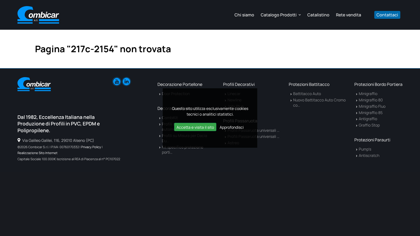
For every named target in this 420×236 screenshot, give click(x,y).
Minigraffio (368, 93)
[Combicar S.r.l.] (38, 15)
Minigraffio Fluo (372, 106)
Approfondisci (232, 127)
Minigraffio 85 (371, 112)
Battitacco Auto (307, 93)
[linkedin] (126, 81)
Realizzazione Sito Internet (38, 153)
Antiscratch (369, 155)
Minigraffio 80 (371, 99)
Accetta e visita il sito (195, 127)
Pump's (365, 149)
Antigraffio (368, 118)
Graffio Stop (369, 125)
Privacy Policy (91, 147)
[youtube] (116, 81)
